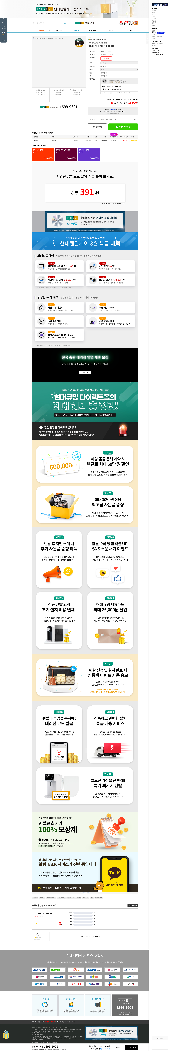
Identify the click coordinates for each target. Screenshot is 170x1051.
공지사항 (154, 38)
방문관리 (106, 58)
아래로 (147, 42)
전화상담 (3, 28)
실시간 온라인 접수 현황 (157, 43)
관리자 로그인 (71, 1022)
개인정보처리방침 (49, 1022)
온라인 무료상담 (93, 30)
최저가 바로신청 (124, 126)
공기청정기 (154, 18)
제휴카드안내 (155, 34)
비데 (153, 14)
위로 (3, 39)
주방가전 (154, 20)
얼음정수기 (154, 11)
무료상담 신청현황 (156, 45)
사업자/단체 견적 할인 (157, 36)
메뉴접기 (147, 35)
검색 (65, 23)
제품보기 (76, 30)
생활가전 (154, 22)
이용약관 (40, 1022)
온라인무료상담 (61, 1022)
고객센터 (111, 30)
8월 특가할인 (58, 30)
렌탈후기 (154, 31)
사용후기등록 (132, 905)
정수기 (153, 12)
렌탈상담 (3, 22)
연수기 (153, 16)
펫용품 (153, 25)
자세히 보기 (85, 372)
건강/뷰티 (154, 24)
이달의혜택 (129, 30)
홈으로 (34, 1022)
